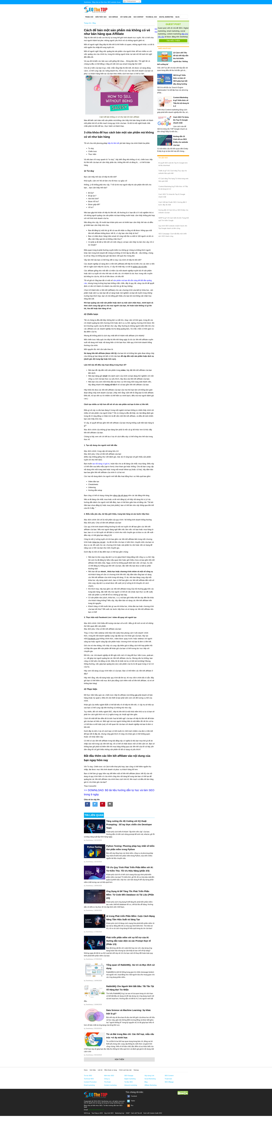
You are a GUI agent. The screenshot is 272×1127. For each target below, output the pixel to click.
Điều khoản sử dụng (110, 1070)
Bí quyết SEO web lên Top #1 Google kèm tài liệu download (173, 164)
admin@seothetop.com (96, 1110)
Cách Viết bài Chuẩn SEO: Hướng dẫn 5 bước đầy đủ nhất (172, 203)
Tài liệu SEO (128, 1082)
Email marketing (89, 1085)
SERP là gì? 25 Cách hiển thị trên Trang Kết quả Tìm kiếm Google (173, 219)
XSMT (128, 1113)
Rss (132, 1105)
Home (86, 1070)
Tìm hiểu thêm (173, 41)
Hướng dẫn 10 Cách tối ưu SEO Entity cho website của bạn (173, 211)
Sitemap (136, 1070)
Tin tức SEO (88, 1075)
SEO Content (138, 17)
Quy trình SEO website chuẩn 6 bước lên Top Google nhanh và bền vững (172, 227)
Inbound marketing (130, 1085)
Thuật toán (168, 1079)
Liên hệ (100, 1070)
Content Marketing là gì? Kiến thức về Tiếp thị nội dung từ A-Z (173, 187)
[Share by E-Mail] (110, 804)
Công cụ (107, 1079)
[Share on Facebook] (87, 804)
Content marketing (110, 1085)
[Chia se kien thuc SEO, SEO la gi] (96, 13)
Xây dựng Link (125, 17)
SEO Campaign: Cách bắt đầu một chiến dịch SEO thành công (172, 235)
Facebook (134, 1096)
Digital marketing (166, 17)
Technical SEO (151, 17)
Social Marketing (150, 1079)
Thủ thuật (107, 1082)
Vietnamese (131, 1)
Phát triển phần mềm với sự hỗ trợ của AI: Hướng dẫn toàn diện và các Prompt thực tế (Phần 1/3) (128, 940)
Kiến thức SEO (100, 17)
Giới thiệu (93, 1070)
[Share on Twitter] (95, 804)
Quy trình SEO (108, 1113)
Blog (177, 17)
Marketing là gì (119, 1113)
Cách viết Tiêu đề (136, 1113)
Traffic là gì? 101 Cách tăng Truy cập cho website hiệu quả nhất (172, 172)
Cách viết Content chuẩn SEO (152, 1113)
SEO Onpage (113, 17)
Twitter (133, 1101)
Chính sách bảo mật (125, 1070)
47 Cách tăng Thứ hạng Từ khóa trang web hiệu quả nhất (173, 180)
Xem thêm (119, 1059)
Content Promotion (90, 1082)
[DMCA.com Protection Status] (182, 1094)
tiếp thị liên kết (113, 143)
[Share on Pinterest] (102, 804)
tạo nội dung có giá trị (101, 464)
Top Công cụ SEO (97, 1113)
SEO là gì (87, 1113)
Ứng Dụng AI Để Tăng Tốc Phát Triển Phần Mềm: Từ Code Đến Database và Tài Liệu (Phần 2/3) (130, 894)
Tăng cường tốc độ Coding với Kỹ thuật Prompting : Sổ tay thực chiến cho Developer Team (129, 824)
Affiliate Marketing (150, 1085)
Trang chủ (89, 17)
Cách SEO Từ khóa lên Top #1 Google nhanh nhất (181, 120)
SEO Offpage (169, 1082)
